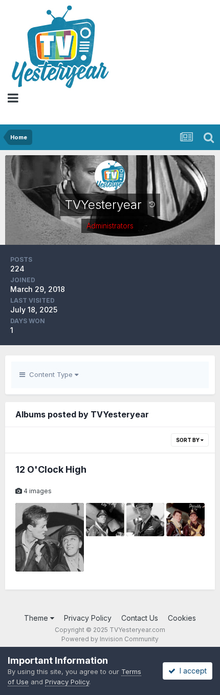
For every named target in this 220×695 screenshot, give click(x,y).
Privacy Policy (88, 618)
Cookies (182, 618)
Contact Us (139, 618)
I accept (191, 670)
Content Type (50, 374)
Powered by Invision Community (110, 639)
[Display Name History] (152, 204)
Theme (37, 618)
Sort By (188, 440)
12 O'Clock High (50, 469)
